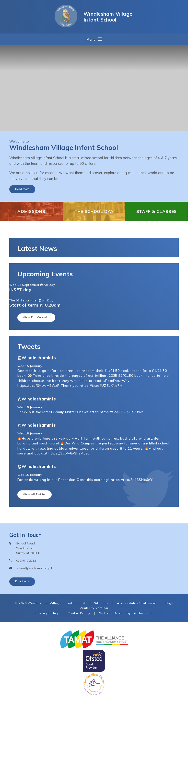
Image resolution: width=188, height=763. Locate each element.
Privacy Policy (47, 613)
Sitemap (101, 603)
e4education (142, 613)
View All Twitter (34, 494)
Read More (22, 189)
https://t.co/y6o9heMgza (69, 453)
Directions (22, 581)
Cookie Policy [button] (79, 613)
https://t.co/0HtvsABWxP (38, 385)
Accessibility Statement (137, 603)
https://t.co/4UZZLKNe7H (101, 385)
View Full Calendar (36, 317)
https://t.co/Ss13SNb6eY (132, 479)
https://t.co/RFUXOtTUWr (121, 412)
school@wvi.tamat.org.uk (34, 568)
